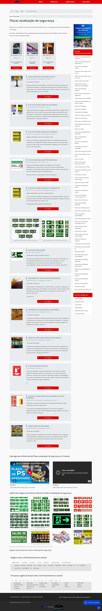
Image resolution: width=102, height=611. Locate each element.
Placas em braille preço (81, 200)
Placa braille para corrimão (82, 167)
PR (27, 580)
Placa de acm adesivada (81, 283)
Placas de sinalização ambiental (80, 204)
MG (16, 580)
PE (38, 580)
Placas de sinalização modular (68, 16)
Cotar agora (16, 68)
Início (60, 597)
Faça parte (86, 2)
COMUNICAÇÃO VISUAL (81, 311)
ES (20, 580)
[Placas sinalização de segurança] (16, 48)
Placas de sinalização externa (83, 211)
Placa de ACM (78, 299)
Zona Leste (46, 562)
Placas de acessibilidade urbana (27, 16)
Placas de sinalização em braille (81, 186)
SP (23, 580)
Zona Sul (39, 562)
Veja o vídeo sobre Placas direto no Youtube (22, 487)
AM (56, 580)
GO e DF (51, 580)
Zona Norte (24, 562)
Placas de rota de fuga (81, 118)
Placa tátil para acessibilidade (83, 98)
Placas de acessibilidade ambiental (81, 260)
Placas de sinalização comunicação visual (80, 196)
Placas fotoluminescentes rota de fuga (82, 178)
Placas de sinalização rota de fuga (83, 155)
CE (46, 580)
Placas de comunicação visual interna (83, 171)
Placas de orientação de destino (81, 142)
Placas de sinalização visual (82, 208)
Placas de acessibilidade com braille (82, 270)
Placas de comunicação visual (83, 121)
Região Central (15, 562)
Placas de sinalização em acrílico (81, 191)
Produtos (53, 2)
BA (42, 580)
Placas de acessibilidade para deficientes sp (83, 62)
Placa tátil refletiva (80, 251)
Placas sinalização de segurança (80, 137)
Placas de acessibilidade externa (81, 275)
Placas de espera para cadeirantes (81, 227)
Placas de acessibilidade (81, 112)
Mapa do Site (80, 597)
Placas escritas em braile (81, 182)
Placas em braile (79, 129)
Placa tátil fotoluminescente (82, 244)
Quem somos (70, 2)
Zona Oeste (32, 562)
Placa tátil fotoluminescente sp (82, 247)
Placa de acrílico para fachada (83, 289)
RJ (12, 580)
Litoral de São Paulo (66, 562)
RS (35, 580)
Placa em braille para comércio (80, 240)
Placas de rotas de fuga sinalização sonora (81, 222)
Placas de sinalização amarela (83, 151)
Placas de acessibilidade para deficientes (83, 133)
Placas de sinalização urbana (83, 218)
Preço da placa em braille (82, 81)
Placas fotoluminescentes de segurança (84, 16)
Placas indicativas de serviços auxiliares (83, 125)
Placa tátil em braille (80, 175)
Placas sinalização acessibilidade (80, 214)
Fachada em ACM (79, 302)
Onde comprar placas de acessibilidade (43, 16)
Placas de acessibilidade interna (81, 279)
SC (31, 580)
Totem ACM (78, 305)
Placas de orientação (80, 109)
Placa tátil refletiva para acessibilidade (81, 255)
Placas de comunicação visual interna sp (83, 77)
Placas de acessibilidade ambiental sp (81, 265)
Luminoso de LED (79, 314)
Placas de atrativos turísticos (83, 115)
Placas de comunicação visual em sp (83, 72)
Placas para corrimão (80, 231)
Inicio (41, 2)
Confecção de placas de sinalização (81, 147)
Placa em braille (79, 159)
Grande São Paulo (55, 562)
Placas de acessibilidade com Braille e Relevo (82, 102)
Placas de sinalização (56, 16)
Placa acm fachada (80, 286)
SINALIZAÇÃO (78, 308)
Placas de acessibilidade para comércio (83, 58)
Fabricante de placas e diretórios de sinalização (81, 85)
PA (59, 580)
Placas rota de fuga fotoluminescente (80, 163)
